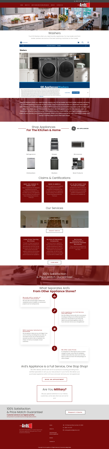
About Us (27, 5)
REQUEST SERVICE (54, 230)
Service (53, 5)
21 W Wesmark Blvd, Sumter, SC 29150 (74, 425)
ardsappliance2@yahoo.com (72, 430)
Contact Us (60, 5)
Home (21, 5)
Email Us (86, 1)
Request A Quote (75, 412)
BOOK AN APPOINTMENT (54, 379)
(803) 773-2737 (79, 1)
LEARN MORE (54, 262)
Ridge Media (68, 447)
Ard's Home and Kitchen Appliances (40, 5)
